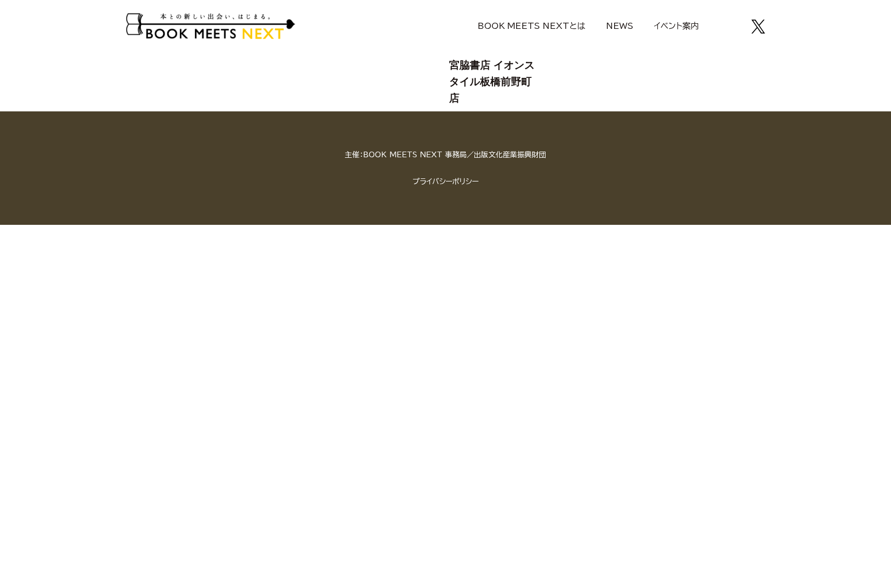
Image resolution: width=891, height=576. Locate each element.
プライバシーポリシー (445, 181)
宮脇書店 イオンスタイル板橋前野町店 (492, 81)
